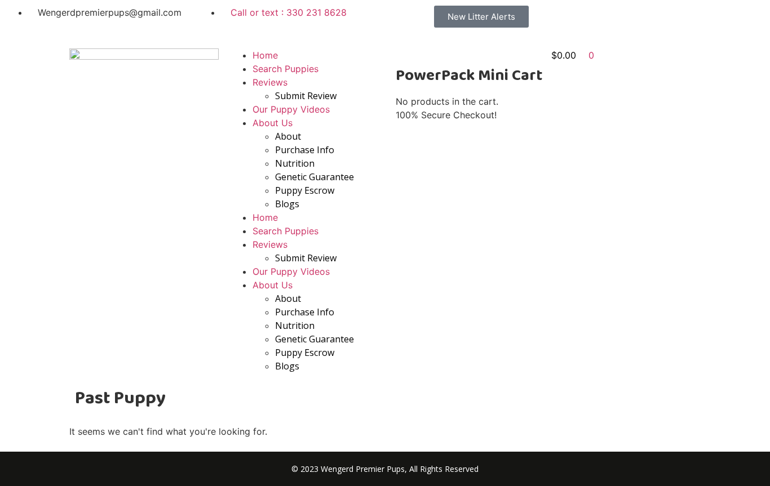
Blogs (287, 204)
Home (265, 55)
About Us (273, 122)
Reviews (270, 82)
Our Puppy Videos (291, 109)
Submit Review (306, 96)
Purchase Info (304, 150)
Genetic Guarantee (314, 177)
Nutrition (295, 163)
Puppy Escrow (304, 190)
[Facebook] (597, 20)
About (288, 136)
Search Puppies (285, 68)
